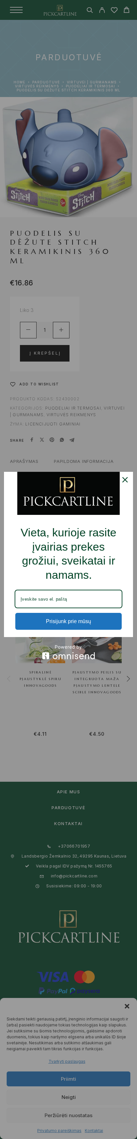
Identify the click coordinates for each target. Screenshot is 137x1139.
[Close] (125, 480)
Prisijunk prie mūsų (68, 621)
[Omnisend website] (68, 652)
